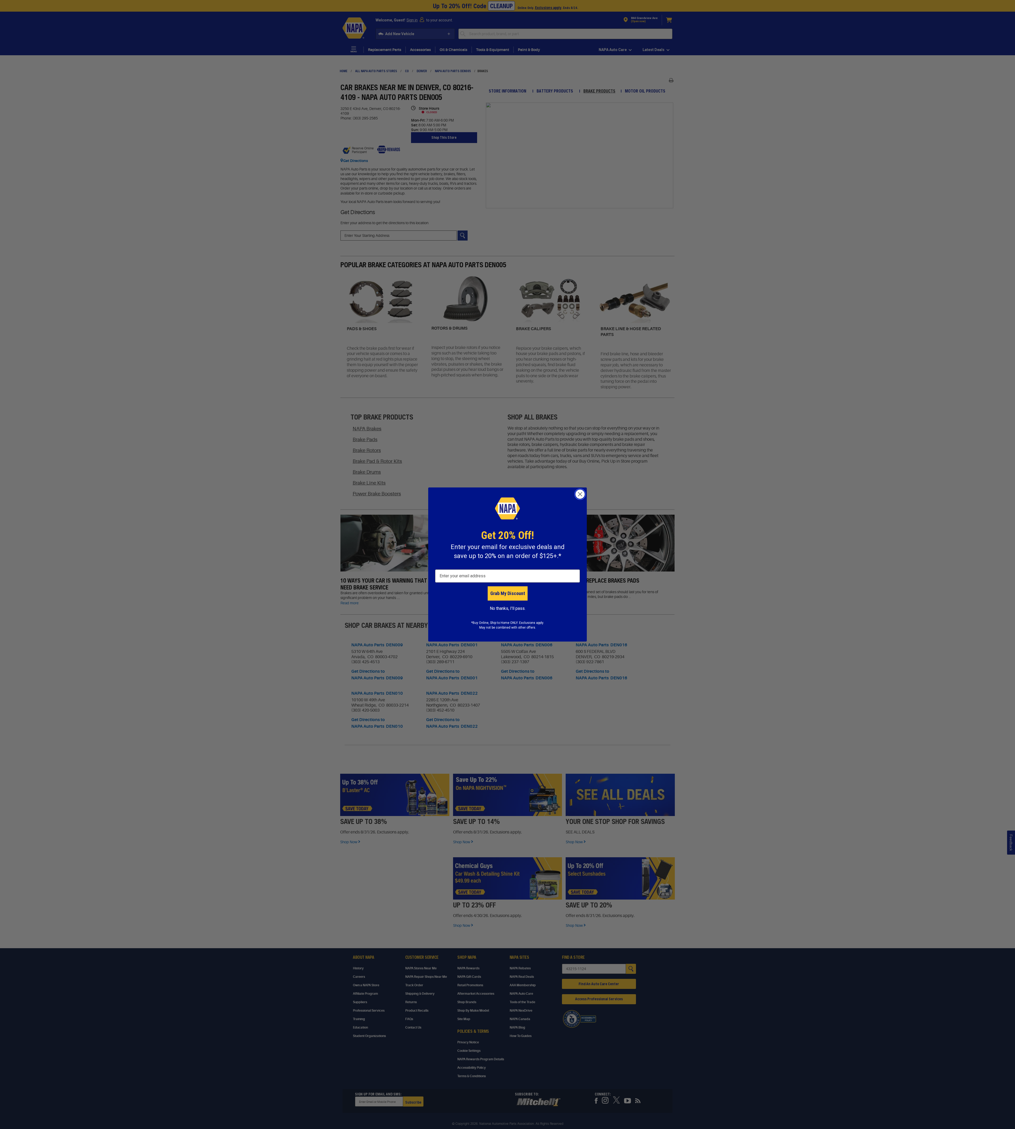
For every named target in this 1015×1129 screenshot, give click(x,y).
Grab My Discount (507, 593)
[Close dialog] (580, 494)
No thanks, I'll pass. (507, 608)
